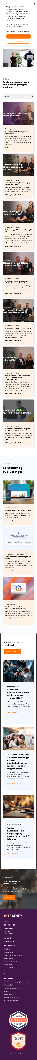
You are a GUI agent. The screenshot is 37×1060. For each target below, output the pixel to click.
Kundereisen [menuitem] (8, 974)
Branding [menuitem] (6, 991)
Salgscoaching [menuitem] (8, 994)
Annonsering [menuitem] (8, 964)
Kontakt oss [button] (9, 898)
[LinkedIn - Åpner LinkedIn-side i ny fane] (5, 925)
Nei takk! (18, 41)
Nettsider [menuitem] (7, 949)
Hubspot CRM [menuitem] (8, 952)
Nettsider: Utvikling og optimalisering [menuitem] (16, 982)
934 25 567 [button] (8, 938)
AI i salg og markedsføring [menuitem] (12, 997)
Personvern (21, 1056)
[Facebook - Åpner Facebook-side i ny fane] (13, 925)
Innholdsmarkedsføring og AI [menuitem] (13, 955)
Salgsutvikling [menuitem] (8, 958)
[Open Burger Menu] (34, 4)
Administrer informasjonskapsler (18, 31)
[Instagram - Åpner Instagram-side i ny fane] (9, 925)
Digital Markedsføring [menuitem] (10, 961)
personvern (9, 20)
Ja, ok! (18, 36)
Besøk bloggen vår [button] (12, 651)
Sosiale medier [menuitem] (8, 968)
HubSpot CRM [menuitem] (8, 985)
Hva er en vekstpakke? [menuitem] (11, 1000)
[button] (4, 1056)
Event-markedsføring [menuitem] (10, 971)
